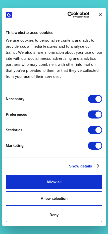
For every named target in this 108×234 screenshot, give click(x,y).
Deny (54, 215)
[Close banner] (100, 15)
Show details (80, 166)
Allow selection (54, 198)
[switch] (95, 114)
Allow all (54, 182)
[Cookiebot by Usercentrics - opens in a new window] (67, 15)
